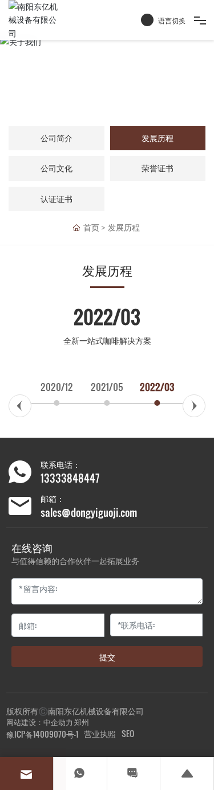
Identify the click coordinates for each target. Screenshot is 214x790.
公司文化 (56, 168)
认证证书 (56, 199)
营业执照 (100, 733)
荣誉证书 (157, 168)
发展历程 (157, 138)
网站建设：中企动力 (39, 721)
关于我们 (107, 76)
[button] (20, 405)
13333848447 (70, 477)
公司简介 (56, 138)
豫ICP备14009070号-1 (42, 734)
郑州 (81, 721)
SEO (128, 733)
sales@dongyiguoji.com (89, 512)
